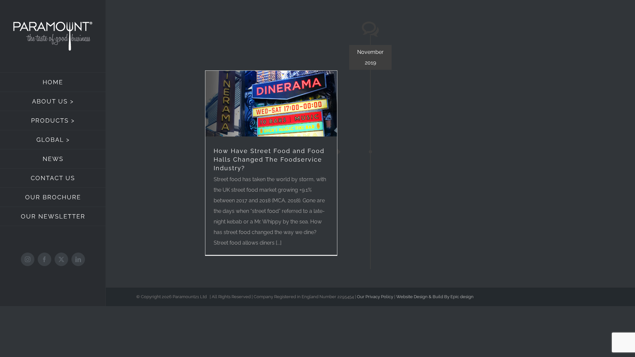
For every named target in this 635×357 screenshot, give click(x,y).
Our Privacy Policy (375, 296)
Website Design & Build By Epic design (435, 296)
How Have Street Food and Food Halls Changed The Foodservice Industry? (269, 159)
